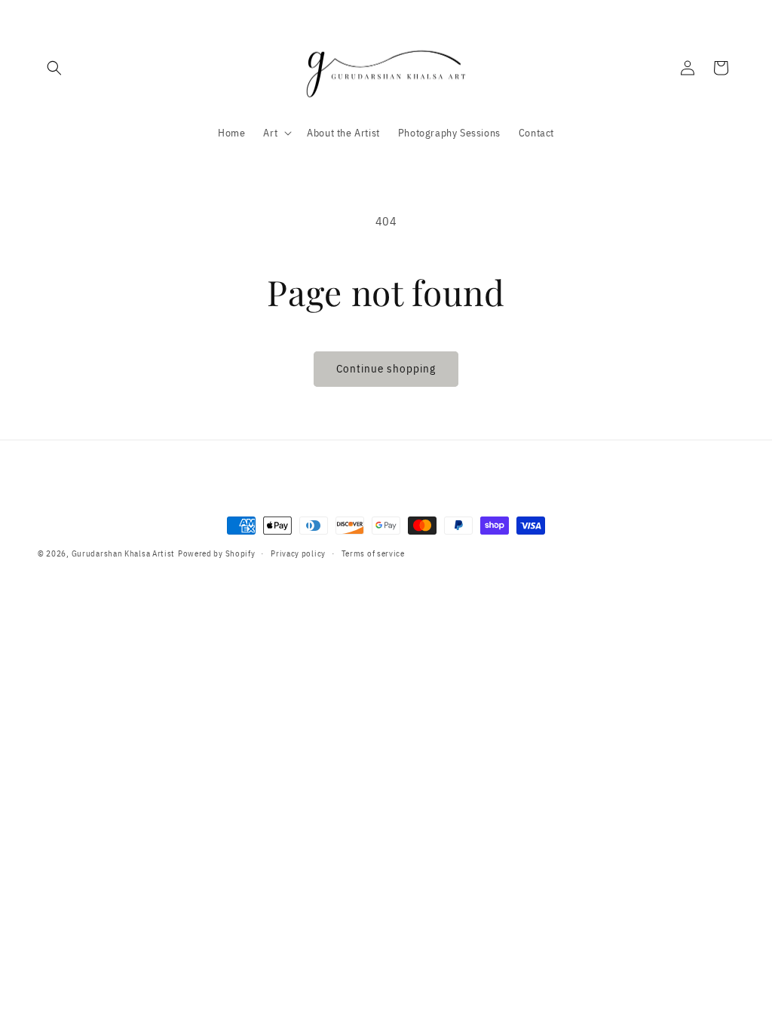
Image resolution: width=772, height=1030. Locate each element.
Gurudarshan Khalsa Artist (124, 553)
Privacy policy (298, 553)
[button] (54, 67)
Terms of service (373, 553)
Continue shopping (386, 368)
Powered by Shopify (217, 553)
